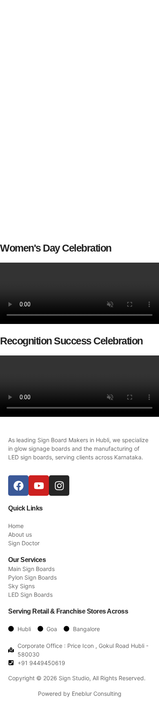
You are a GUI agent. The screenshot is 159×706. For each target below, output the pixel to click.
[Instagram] (59, 485)
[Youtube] (39, 485)
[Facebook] (18, 485)
